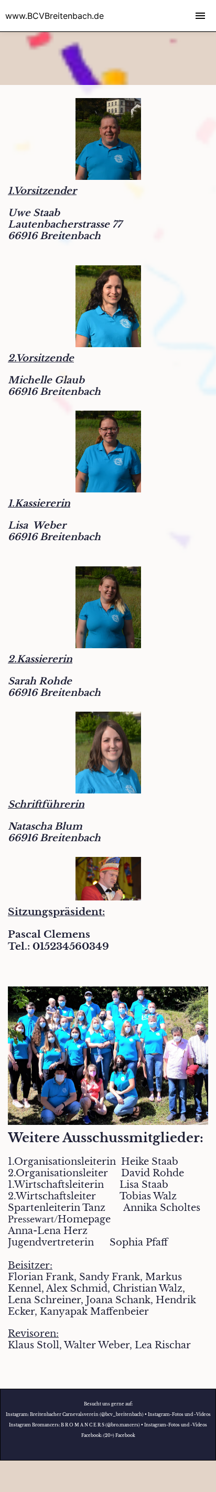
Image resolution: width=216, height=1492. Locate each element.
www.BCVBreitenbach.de (54, 15)
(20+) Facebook (119, 1435)
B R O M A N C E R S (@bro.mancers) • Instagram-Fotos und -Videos (134, 1424)
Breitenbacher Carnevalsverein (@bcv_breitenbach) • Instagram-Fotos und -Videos (120, 1414)
